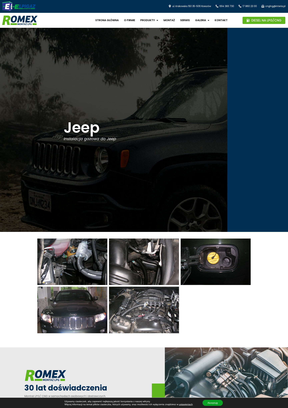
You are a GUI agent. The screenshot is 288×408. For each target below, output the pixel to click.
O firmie (129, 20)
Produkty (147, 20)
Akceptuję (213, 403)
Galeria (200, 20)
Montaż (169, 20)
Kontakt (221, 20)
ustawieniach (186, 404)
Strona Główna (107, 20)
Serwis (185, 20)
